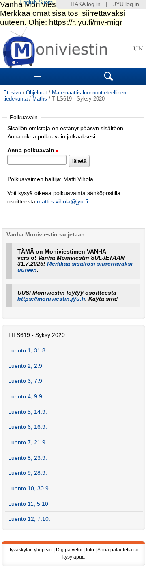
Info (90, 550)
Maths (39, 99)
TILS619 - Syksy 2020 (36, 335)
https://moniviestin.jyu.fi (51, 299)
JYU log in (126, 4)
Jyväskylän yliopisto (30, 550)
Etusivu (12, 93)
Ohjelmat (36, 93)
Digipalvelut (69, 550)
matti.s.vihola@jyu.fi (62, 202)
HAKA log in (86, 4)
